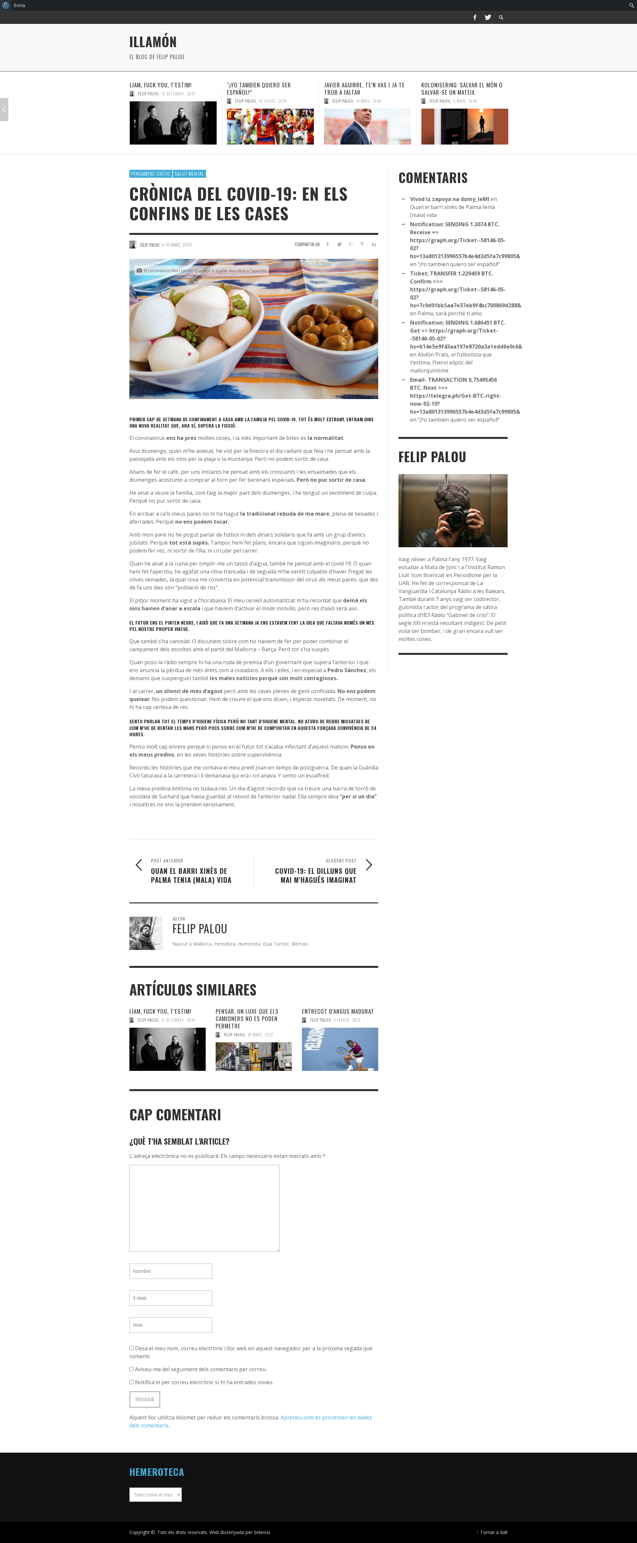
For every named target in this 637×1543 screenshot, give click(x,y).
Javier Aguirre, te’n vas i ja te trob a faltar (267, 88)
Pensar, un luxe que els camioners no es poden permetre (247, 1018)
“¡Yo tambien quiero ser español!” (162, 88)
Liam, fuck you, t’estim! (160, 1011)
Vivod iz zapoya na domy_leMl (449, 199)
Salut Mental (189, 173)
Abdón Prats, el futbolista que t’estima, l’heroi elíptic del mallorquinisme (463, 92)
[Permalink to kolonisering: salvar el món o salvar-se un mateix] (367, 127)
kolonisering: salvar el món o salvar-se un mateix (364, 88)
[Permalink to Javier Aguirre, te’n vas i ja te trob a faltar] (270, 127)
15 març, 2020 (179, 244)
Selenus (262, 1532)
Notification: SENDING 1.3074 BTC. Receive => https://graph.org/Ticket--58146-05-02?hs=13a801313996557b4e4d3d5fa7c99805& (465, 240)
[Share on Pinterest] (362, 244)
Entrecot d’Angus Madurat (338, 1011)
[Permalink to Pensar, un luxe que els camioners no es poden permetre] (254, 1056)
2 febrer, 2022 (347, 1020)
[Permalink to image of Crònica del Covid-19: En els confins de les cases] (253, 328)
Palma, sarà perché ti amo (450, 313)
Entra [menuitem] (19, 5)
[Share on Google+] (350, 244)
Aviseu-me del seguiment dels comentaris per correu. (201, 1369)
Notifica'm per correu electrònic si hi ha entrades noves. (204, 1382)
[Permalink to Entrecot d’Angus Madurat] (340, 1049)
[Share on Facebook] (327, 244)
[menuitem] (6, 5)
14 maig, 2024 (271, 101)
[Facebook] (474, 17)
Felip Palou (148, 101)
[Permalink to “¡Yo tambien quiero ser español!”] (173, 127)
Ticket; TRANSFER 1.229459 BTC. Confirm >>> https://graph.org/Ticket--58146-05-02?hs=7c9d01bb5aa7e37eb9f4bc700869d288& (465, 289)
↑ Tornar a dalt (492, 1532)
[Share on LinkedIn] (373, 244)
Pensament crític (151, 173)
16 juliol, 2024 (175, 101)
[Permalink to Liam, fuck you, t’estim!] (167, 1049)
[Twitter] (487, 17)
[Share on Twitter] (339, 244)
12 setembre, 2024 (178, 1020)
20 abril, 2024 (466, 108)
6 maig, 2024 (368, 101)
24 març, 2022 (260, 1034)
